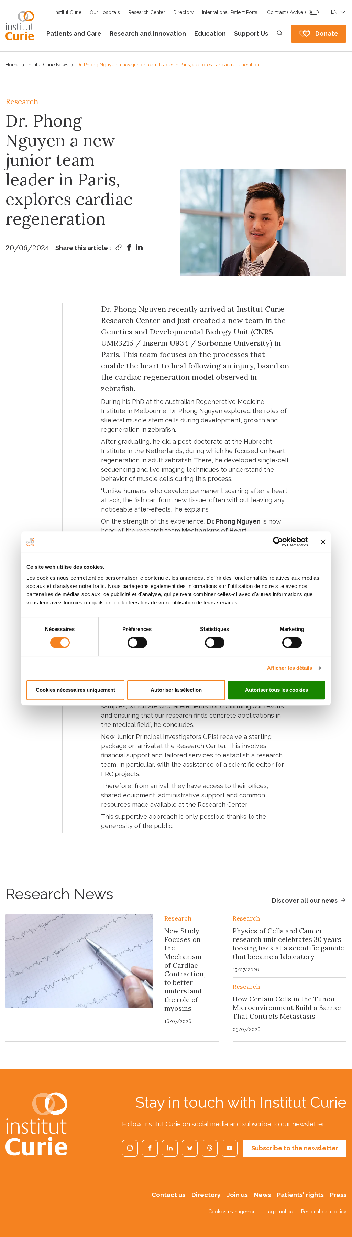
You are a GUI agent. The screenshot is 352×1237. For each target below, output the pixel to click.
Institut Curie (67, 12)
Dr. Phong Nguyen (234, 521)
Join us (237, 1194)
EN (334, 12)
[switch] (137, 642)
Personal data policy (323, 1211)
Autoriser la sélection (176, 690)
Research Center (146, 12)
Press (338, 1194)
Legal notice (279, 1211)
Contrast (286, 12)
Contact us (168, 1194)
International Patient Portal (230, 12)
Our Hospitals (105, 12)
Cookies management (232, 1211)
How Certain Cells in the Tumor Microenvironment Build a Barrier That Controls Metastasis (287, 1007)
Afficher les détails (289, 668)
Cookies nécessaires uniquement (75, 690)
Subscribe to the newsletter (294, 1148)
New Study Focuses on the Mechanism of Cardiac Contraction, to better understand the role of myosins (184, 969)
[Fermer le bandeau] (323, 541)
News (262, 1194)
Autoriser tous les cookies (276, 690)
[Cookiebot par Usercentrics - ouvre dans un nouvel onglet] (278, 542)
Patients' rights (300, 1194)
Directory (183, 12)
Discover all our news (305, 900)
